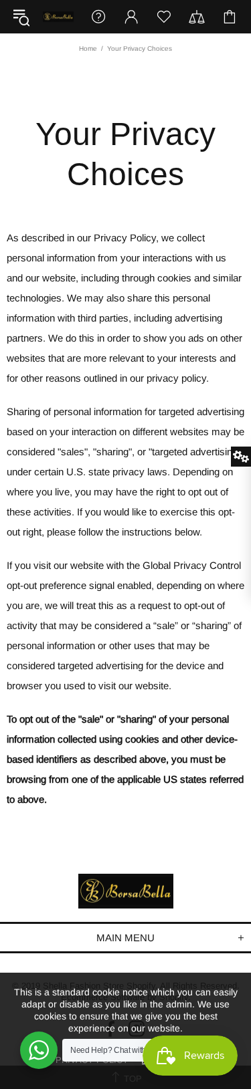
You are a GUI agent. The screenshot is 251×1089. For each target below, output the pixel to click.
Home (88, 48)
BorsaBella (58, 17)
